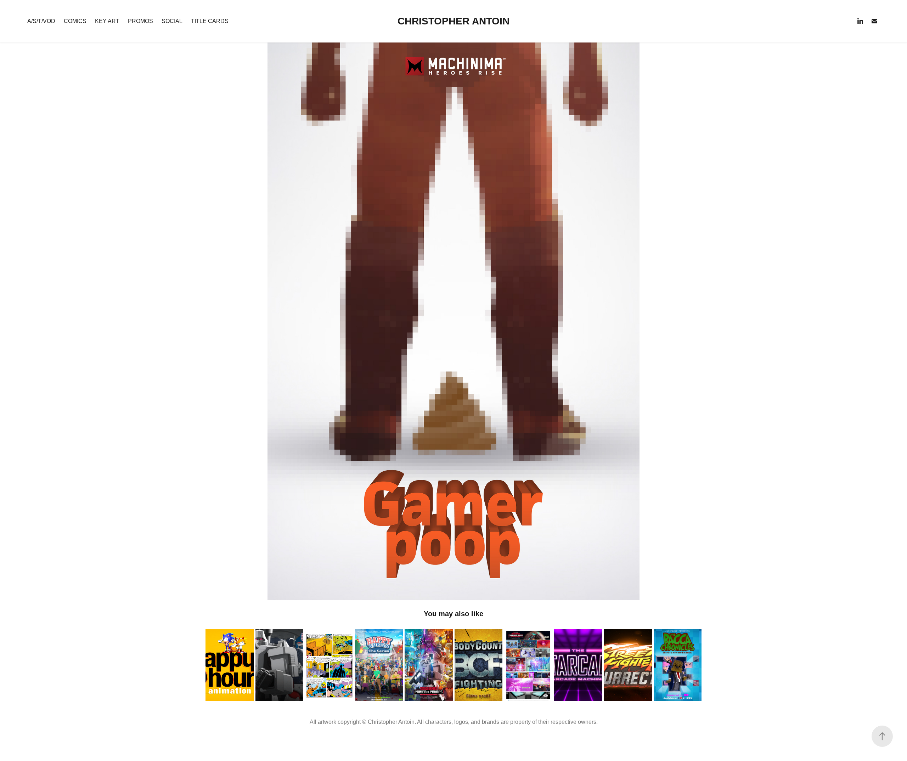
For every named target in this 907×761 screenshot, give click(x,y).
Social (172, 21)
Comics (75, 21)
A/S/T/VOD (41, 21)
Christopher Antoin (453, 21)
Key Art (107, 21)
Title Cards (210, 21)
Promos (140, 21)
